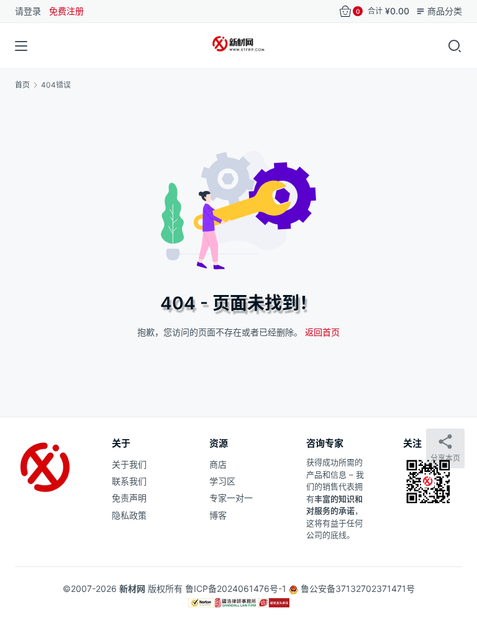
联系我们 (129, 481)
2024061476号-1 (251, 588)
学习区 (222, 481)
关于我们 (129, 464)
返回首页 (322, 332)
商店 (218, 464)
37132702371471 (370, 588)
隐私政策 (129, 515)
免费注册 (66, 11)
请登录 (28, 11)
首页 (22, 84)
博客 (218, 515)
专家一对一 (231, 498)
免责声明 (129, 498)
